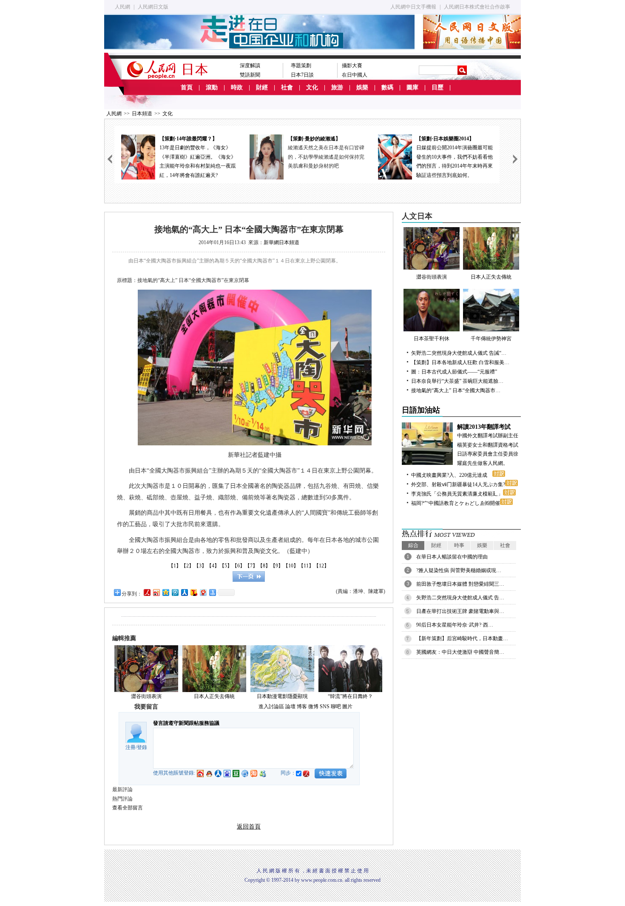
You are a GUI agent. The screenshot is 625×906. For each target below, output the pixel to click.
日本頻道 (142, 114)
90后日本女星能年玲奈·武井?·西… (454, 625)
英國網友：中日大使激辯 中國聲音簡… (460, 652)
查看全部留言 (127, 808)
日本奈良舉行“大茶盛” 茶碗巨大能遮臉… (457, 381)
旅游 (337, 87)
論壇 (290, 706)
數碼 (387, 87)
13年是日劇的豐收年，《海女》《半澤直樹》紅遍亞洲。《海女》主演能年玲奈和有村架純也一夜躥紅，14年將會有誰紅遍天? (197, 157)
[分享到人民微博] (146, 592)
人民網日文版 (153, 7)
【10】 (290, 566)
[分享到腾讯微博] (174, 592)
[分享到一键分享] (212, 592)
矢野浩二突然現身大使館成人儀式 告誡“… (458, 353)
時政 (237, 87)
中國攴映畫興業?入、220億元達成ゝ (451, 475)
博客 (302, 706)
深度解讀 (250, 65)
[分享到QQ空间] (165, 592)
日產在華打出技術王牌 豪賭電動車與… (460, 611)
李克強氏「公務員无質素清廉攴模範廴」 (457, 494)
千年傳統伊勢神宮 (491, 339)
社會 (287, 87)
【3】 (200, 566)
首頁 (187, 87)
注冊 (130, 747)
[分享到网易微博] (202, 592)
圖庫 (412, 87)
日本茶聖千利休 (431, 339)
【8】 (264, 566)
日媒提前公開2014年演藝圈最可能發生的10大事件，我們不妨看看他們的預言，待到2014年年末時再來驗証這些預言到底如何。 (454, 157)
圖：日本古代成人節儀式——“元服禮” (454, 372)
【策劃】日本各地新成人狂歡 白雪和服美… (460, 362)
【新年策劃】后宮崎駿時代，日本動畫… (462, 638)
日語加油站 (421, 410)
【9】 (276, 566)
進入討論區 (271, 706)
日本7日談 (302, 75)
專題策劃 (301, 65)
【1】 (174, 566)
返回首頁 (249, 826)
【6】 (238, 566)
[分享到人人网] (184, 592)
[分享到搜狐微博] (193, 592)
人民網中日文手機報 (413, 7)
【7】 (251, 566)
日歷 (437, 87)
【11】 (306, 566)
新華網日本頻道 (281, 242)
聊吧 (336, 706)
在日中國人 (354, 75)
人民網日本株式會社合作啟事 (477, 7)
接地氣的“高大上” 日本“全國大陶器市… (455, 390)
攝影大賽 (352, 65)
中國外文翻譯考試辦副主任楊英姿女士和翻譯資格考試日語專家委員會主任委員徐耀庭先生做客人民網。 (487, 445)
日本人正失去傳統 (214, 696)
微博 (313, 706)
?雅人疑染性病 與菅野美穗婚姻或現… (458, 570)
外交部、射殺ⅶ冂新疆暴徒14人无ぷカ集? (458, 484)
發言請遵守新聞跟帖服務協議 (186, 723)
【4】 (213, 566)
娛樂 (362, 87)
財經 (262, 87)
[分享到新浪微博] (156, 592)
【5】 (225, 566)
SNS (325, 706)
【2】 (187, 566)
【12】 (321, 566)
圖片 (347, 706)
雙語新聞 (250, 75)
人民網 (122, 7)
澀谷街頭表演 (146, 696)
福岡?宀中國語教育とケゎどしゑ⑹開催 (455, 503)
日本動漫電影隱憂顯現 (282, 696)
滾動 (212, 87)
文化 (312, 87)
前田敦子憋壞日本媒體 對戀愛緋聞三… (460, 584)
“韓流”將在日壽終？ (350, 696)
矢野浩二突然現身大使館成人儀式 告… (460, 598)
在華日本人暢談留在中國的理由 (452, 557)
